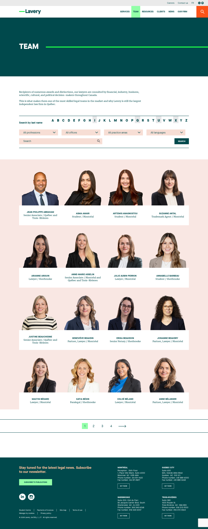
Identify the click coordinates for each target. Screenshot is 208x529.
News (171, 12)
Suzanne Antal (167, 214)
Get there (123, 486)
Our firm (182, 12)
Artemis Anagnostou (125, 214)
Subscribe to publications (35, 482)
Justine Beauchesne (40, 337)
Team (136, 12)
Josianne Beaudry (167, 338)
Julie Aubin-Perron (125, 276)
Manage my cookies (26, 513)
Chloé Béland (125, 399)
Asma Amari (83, 214)
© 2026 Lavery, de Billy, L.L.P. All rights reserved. (38, 517)
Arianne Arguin (40, 276)
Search (181, 141)
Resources (148, 12)
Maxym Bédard (40, 399)
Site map (63, 510)
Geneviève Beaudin (83, 338)
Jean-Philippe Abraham (40, 212)
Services (125, 12)
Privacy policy (46, 513)
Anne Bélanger (167, 399)
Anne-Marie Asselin (82, 274)
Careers (171, 3)
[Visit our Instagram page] (202, 3)
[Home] (30, 11)
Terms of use (77, 510)
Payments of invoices (45, 510)
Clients (161, 12)
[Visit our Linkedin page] (199, 3)
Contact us (183, 3)
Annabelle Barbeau (167, 276)
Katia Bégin (82, 399)
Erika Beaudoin (125, 338)
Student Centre (25, 510)
